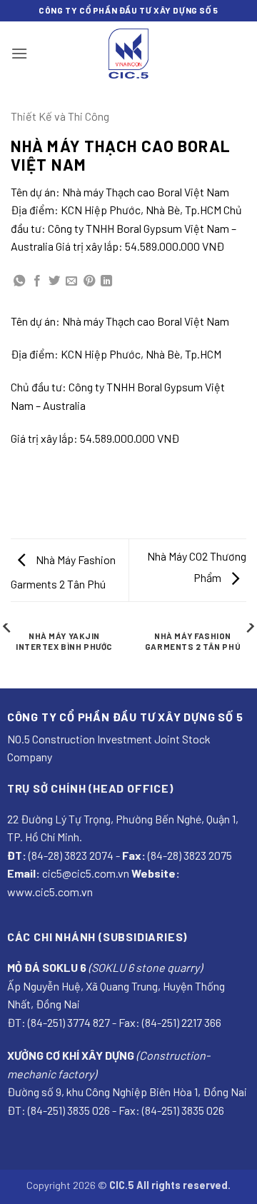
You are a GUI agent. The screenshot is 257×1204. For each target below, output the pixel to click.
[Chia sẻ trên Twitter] (54, 281)
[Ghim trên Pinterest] (89, 281)
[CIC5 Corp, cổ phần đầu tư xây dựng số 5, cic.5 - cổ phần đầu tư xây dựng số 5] (128, 54)
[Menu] (19, 53)
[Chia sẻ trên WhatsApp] (19, 281)
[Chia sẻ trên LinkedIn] (106, 281)
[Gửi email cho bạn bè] (71, 281)
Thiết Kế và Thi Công (60, 116)
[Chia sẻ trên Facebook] (37, 281)
